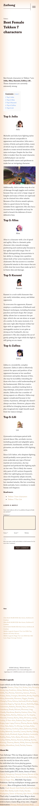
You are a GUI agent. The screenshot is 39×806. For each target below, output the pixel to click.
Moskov (26, 734)
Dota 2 (2, 774)
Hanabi (18, 706)
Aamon (26, 693)
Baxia (18, 737)
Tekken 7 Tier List (15, 499)
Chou (9, 701)
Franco (17, 723)
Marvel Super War (7, 780)
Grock (6, 734)
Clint (2, 726)
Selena (15, 701)
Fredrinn (12, 690)
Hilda (22, 742)
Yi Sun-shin (10, 720)
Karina (8, 729)
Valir (13, 737)
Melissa (25, 690)
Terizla (22, 745)
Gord (17, 745)
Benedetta (22, 695)
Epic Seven (27, 793)
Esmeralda (9, 698)
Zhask (11, 709)
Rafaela (12, 706)
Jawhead (21, 701)
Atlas (21, 718)
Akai (2, 734)
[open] (34, 7)
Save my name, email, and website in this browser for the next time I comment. (19, 542)
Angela (32, 715)
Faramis (20, 740)
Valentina (18, 693)
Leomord (33, 734)
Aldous (20, 715)
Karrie (33, 740)
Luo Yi (25, 715)
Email (16, 533)
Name (5, 533)
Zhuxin (10, 687)
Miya (24, 706)
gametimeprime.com (13, 669)
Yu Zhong (18, 726)
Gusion (24, 712)
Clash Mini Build (6, 791)
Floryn (32, 693)
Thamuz (10, 742)
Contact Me (27, 804)
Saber (11, 726)
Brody (29, 695)
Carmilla (16, 731)
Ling (30, 709)
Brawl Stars (10, 777)
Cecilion (15, 729)
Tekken (5, 18)
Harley (13, 715)
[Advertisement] (19, 55)
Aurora (28, 742)
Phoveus (24, 709)
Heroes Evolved (22, 777)
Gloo (30, 712)
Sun (24, 720)
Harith (29, 731)
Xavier (31, 690)
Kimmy (3, 742)
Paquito (35, 695)
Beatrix (17, 712)
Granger (14, 695)
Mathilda (30, 704)
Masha (2, 745)
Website (27, 533)
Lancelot (3, 704)
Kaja (36, 704)
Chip (16, 687)
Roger (34, 701)
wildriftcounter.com (19, 672)
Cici (20, 687)
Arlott (2, 690)
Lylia (2, 740)
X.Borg (35, 731)
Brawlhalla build (31, 788)
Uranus (10, 718)
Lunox (23, 731)
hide (16, 94)
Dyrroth (35, 742)
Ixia (29, 687)
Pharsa (23, 723)
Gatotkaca (4, 709)
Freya (34, 729)
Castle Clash (19, 791)
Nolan (25, 687)
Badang (27, 740)
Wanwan (17, 698)
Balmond (27, 729)
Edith (2, 693)
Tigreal (17, 704)
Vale (6, 726)
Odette (7, 740)
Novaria (35, 687)
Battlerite (32, 777)
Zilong (2, 715)
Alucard (3, 718)
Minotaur (24, 737)
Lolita (2, 731)
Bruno (23, 704)
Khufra (29, 701)
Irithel (31, 737)
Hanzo (13, 740)
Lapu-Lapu (9, 723)
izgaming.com (8, 672)
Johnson (30, 706)
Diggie (24, 698)
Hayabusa (10, 712)
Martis (16, 742)
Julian (19, 690)
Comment (6, 515)
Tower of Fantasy (16, 793)
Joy (6, 690)
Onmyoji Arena (21, 774)
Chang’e (3, 701)
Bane (21, 729)
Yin (6, 693)
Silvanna (27, 718)
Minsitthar (10, 745)
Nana (8, 737)
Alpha (35, 723)
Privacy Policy (16, 804)
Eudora (19, 720)
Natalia (31, 698)
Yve (33, 712)
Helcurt (17, 709)
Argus (20, 734)
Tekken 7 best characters (17, 496)
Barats (29, 723)
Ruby (32, 726)
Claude (2, 712)
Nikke (35, 793)
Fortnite (4, 785)
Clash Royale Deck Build (14, 788)
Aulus (8, 695)
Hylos (16, 718)
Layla (34, 718)
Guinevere (4, 706)
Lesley (2, 720)
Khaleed (13, 734)
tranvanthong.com (25, 669)
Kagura (10, 704)
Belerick (8, 731)
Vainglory (10, 774)
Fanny (2, 729)
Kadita (2, 737)
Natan (2, 695)
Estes (8, 715)
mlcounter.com (30, 672)
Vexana (29, 745)
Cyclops (26, 726)
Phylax (11, 693)
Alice (2, 698)
